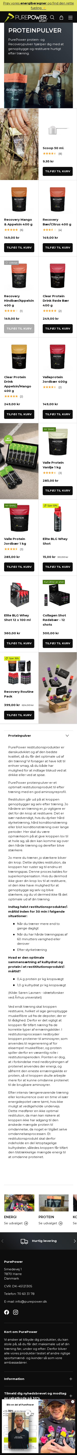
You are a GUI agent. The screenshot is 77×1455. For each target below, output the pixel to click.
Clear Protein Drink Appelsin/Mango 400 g (17, 384)
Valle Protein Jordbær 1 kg (15, 541)
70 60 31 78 (25, 1294)
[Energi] (19, 1202)
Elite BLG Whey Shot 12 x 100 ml (17, 617)
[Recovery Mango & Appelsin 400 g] (19, 199)
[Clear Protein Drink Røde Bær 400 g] (58, 276)
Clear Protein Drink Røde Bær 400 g (56, 300)
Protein (46, 1217)
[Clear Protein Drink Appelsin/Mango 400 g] (19, 357)
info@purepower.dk (31, 1301)
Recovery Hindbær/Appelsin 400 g (19, 300)
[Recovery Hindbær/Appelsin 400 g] (19, 276)
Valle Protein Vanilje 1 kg (53, 465)
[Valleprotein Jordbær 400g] (58, 357)
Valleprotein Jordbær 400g (55, 379)
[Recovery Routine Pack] (19, 671)
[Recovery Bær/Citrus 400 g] (58, 199)
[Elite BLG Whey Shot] (58, 519)
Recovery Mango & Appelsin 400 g (18, 222)
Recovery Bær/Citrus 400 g (57, 222)
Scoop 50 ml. (53, 148)
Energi (10, 1217)
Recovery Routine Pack (18, 694)
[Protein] (54, 1202)
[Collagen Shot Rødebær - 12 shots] (58, 595)
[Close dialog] (72, 1401)
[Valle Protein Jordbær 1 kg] (19, 519)
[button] (61, 17)
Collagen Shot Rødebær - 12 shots (54, 619)
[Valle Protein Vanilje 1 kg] (58, 442)
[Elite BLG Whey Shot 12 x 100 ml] (19, 595)
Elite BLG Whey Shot (55, 541)
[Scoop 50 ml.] (58, 127)
